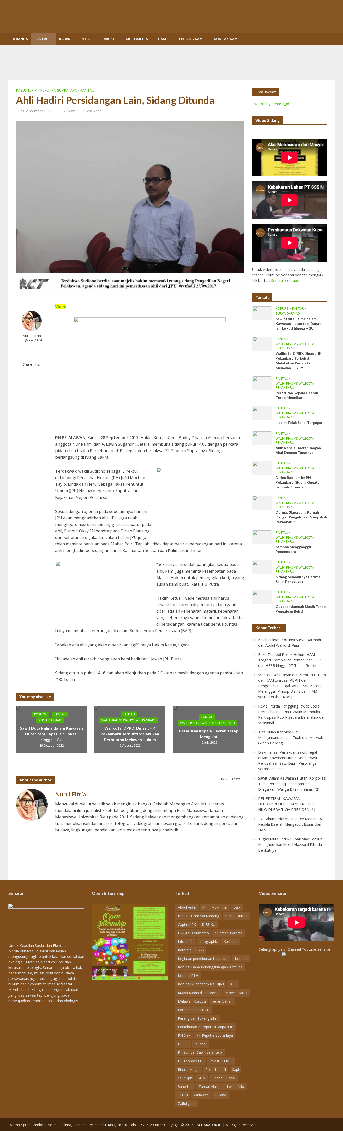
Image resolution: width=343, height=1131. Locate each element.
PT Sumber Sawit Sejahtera (200, 1052)
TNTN (183, 1095)
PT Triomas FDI (191, 1060)
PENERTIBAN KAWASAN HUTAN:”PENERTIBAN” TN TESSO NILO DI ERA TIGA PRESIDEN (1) (287, 804)
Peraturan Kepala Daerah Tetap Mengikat (208, 733)
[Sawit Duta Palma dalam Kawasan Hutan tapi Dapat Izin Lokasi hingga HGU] (262, 312)
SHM (202, 1078)
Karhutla (230, 941)
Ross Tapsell (215, 1069)
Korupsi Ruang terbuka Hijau (201, 984)
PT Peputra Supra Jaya (214, 1035)
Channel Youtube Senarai (309, 949)
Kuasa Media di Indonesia (198, 992)
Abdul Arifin (187, 907)
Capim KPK (187, 924)
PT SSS (200, 1043)
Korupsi (40, 714)
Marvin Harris (236, 992)
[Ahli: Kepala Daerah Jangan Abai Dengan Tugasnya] (262, 437)
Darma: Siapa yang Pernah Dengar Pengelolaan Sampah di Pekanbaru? (301, 517)
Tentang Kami (190, 38)
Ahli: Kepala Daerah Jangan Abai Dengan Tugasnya (298, 450)
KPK (233, 984)
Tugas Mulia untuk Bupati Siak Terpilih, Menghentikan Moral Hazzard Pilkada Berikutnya (290, 844)
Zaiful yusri (186, 1103)
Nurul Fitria (31, 335)
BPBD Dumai (236, 915)
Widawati (201, 1095)
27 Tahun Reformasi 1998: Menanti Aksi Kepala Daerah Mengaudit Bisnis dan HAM (292, 824)
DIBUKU (109, 38)
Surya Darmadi (50, 720)
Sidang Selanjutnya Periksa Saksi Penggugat (298, 579)
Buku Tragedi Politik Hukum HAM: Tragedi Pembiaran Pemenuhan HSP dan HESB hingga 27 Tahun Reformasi (290, 660)
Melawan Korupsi (192, 1001)
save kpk (185, 1078)
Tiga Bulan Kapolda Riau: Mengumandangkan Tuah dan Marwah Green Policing (290, 737)
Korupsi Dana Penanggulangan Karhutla (210, 967)
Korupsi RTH (188, 975)
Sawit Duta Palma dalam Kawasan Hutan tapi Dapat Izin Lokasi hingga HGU (51, 733)
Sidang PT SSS (223, 1078)
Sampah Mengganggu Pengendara (293, 549)
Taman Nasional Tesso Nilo (221, 1086)
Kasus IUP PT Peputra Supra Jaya (46, 90)
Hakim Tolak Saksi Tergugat (299, 422)
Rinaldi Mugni (188, 1069)
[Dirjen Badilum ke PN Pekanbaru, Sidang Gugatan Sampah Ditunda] (262, 467)
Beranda (20, 38)
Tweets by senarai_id (270, 103)
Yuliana (220, 1095)
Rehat (86, 38)
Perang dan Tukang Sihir (197, 1018)
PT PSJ (183, 1043)
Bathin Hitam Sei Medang (198, 915)
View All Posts (229, 779)
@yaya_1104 (33, 340)
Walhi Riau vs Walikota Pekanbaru (128, 720)
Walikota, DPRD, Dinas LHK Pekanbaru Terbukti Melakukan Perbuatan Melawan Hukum (130, 733)
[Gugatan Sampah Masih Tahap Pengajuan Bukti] (262, 596)
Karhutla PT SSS (191, 950)
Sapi (235, 1069)
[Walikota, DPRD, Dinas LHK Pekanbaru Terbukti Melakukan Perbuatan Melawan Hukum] (262, 343)
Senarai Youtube (285, 280)
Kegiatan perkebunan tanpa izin (203, 958)
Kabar (64, 38)
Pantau (41, 38)
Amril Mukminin (214, 907)
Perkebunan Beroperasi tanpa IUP (205, 1026)
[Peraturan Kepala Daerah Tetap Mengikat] (262, 382)
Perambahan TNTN (194, 1009)
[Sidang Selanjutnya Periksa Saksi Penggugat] (262, 566)
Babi (237, 907)
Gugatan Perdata (229, 933)
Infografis (185, 941)
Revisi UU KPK (221, 1060)
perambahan (222, 1001)
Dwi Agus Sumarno (193, 933)
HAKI (162, 38)
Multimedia (137, 38)
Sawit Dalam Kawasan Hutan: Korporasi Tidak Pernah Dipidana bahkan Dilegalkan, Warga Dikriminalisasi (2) (292, 783)
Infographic (208, 941)
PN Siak (184, 1035)
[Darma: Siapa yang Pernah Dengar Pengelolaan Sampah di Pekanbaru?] (262, 502)
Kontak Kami (226, 38)
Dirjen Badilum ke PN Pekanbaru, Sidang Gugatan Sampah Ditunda (299, 482)
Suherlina (185, 1086)
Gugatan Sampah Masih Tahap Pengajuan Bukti (301, 608)
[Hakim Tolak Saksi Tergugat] (262, 412)
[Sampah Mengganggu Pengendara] (262, 536)
